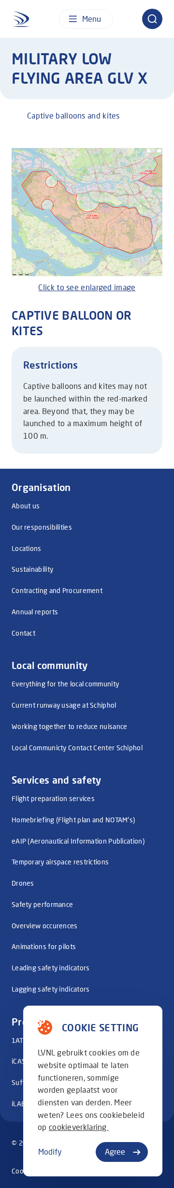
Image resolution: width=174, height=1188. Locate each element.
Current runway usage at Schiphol (64, 705)
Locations (27, 548)
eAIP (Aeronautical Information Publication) (78, 841)
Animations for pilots (44, 946)
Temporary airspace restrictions (60, 862)
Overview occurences (45, 925)
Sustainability (32, 569)
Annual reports (35, 612)
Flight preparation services (53, 798)
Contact (23, 633)
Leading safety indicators (51, 968)
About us (26, 506)
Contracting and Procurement (57, 590)
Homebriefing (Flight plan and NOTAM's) (73, 820)
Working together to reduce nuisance (70, 726)
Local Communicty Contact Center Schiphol (77, 747)
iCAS (19, 1061)
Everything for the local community (65, 684)
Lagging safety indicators (51, 989)
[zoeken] (152, 19)
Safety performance (42, 904)
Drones (23, 883)
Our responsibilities (42, 527)
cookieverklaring (79, 1126)
